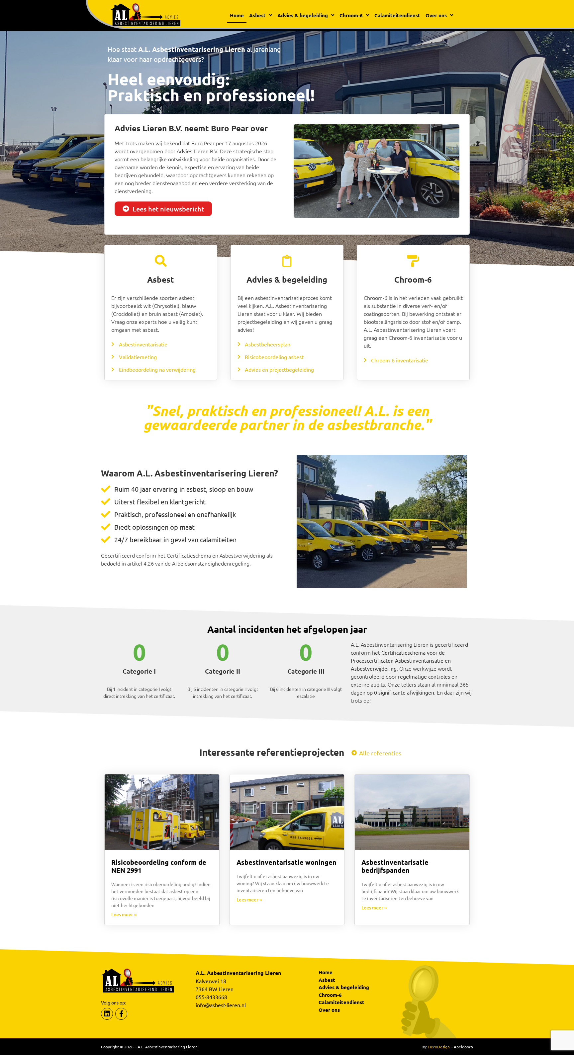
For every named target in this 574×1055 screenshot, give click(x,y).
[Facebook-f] (121, 1014)
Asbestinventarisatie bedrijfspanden (395, 866)
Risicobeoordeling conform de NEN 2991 (158, 866)
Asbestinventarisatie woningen (286, 862)
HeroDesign (439, 1046)
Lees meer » (124, 914)
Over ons (329, 1009)
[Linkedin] (107, 1014)
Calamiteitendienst (397, 15)
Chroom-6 (330, 994)
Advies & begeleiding (344, 987)
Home (237, 15)
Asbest (327, 980)
